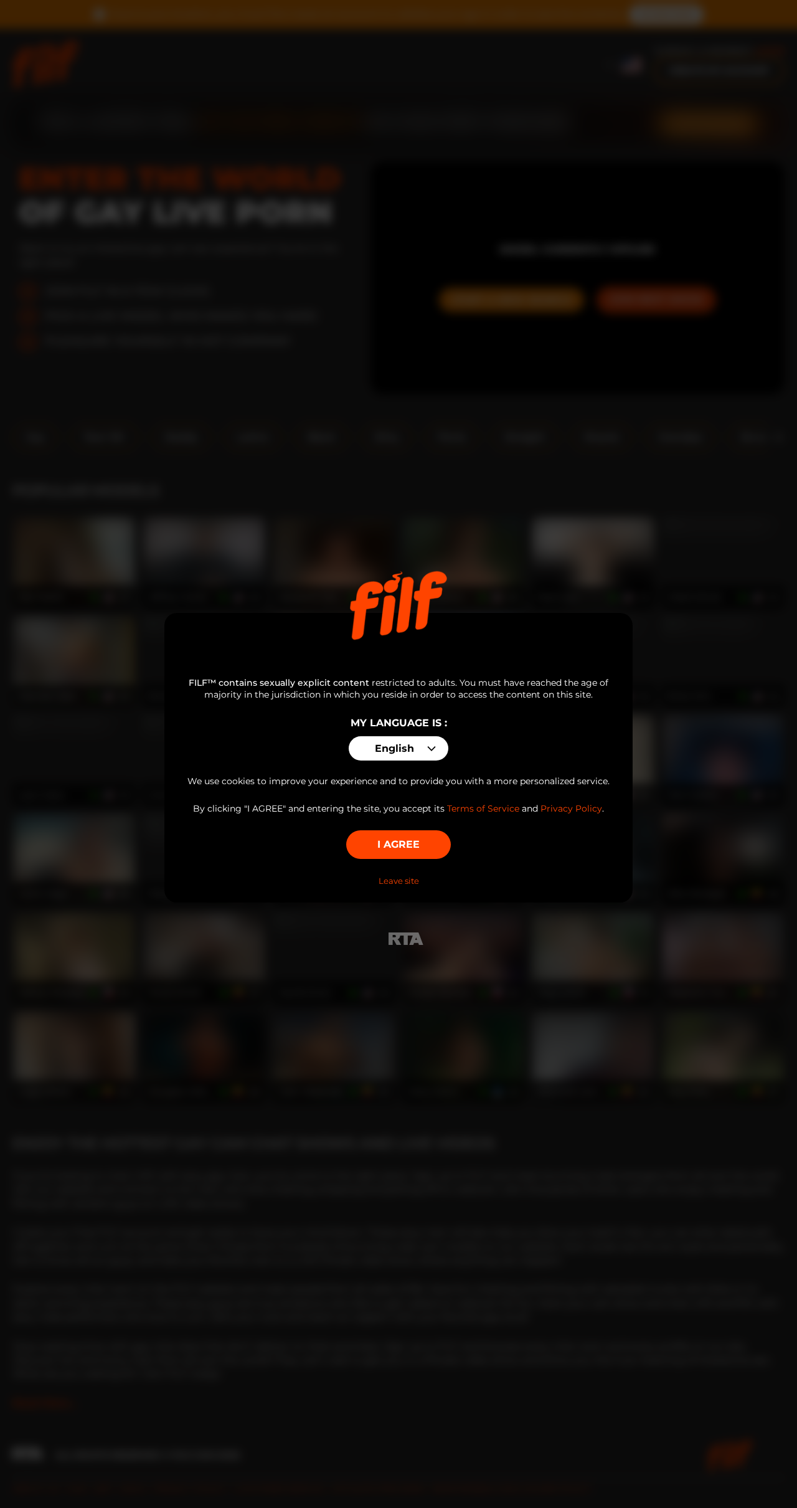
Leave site (399, 881)
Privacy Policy (571, 808)
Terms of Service (483, 808)
